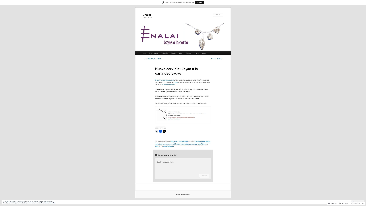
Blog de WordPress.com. (183, 194)
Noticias (185, 141)
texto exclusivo (202, 145)
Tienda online (164, 53)
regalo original (185, 145)
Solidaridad (188, 53)
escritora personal (169, 143)
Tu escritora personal (167, 80)
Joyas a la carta (153, 53)
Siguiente (220, 59)
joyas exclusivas (206, 143)
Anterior (213, 59)
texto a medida (193, 145)
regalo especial (167, 145)
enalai (161, 143)
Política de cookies (50, 203)
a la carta (197, 141)
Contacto (196, 53)
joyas (175, 143)
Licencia (204, 53)
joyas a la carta (182, 143)
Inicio (144, 53)
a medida (202, 141)
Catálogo (173, 53)
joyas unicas (158, 145)
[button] (183, 115)
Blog (180, 53)
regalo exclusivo (175, 145)
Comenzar (199, 2)
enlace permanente (168, 146)
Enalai (147, 15)
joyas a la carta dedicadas (194, 143)
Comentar (204, 176)
